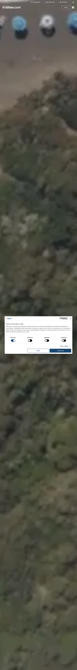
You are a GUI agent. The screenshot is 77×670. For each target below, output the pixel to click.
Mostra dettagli (64, 346)
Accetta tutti (60, 350)
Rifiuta (38, 350)
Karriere (64, 2)
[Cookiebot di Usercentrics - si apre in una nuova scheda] (60, 318)
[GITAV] (11, 7)
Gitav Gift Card (49, 2)
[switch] (30, 340)
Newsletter (36, 2)
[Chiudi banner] (70, 318)
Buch (66, 7)
